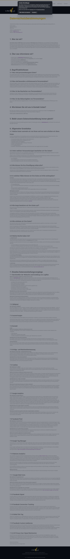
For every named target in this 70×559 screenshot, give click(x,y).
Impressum (32, 9)
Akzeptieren (34, 12)
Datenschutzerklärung (41, 9)
